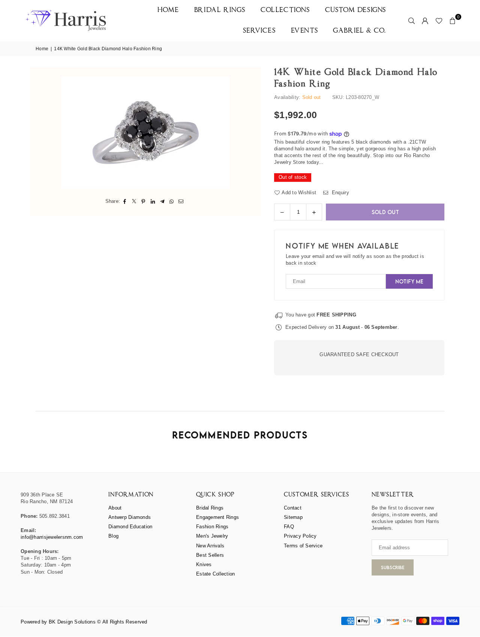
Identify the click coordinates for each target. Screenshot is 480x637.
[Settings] (425, 20)
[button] (452, 20)
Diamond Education (130, 526)
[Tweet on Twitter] (134, 201)
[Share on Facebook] (125, 201)
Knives (204, 564)
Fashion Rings (212, 526)
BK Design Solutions (72, 622)
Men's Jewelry (212, 536)
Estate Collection (215, 574)
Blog (113, 536)
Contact (293, 508)
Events (304, 30)
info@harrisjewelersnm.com (52, 537)
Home (168, 10)
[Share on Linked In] (153, 201)
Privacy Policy (300, 536)
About (115, 508)
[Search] (411, 20)
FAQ (289, 526)
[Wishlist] (439, 20)
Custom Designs (355, 10)
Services (259, 30)
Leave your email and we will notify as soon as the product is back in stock (355, 259)
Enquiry (339, 192)
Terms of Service (303, 546)
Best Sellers (210, 555)
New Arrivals (210, 546)
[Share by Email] (181, 201)
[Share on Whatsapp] (171, 201)
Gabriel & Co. (359, 30)
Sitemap (293, 517)
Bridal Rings (220, 10)
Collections (285, 10)
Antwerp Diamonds (129, 517)
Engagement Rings (217, 517)
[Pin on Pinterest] (143, 201)
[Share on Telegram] (162, 201)
